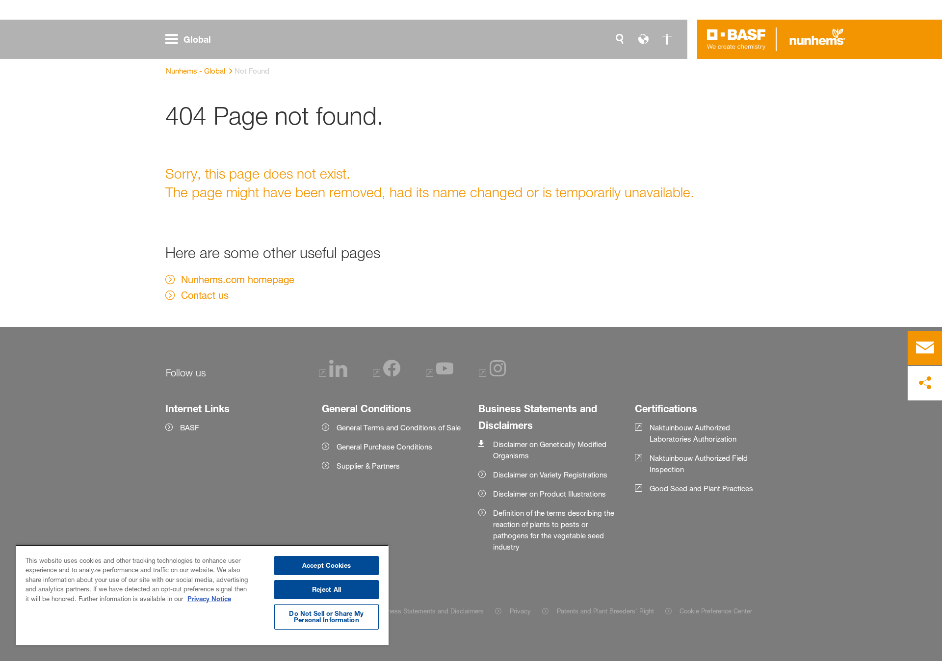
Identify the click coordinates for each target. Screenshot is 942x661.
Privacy (520, 611)
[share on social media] (925, 383)
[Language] (643, 39)
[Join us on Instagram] (492, 374)
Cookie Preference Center (716, 611)
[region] (202, 595)
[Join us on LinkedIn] (333, 374)
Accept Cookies (326, 565)
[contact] (925, 348)
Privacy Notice (209, 599)
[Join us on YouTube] (439, 374)
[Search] (620, 39)
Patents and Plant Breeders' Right (605, 611)
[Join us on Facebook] (386, 374)
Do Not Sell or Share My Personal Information (326, 616)
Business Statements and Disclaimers (429, 611)
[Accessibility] (667, 39)
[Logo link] (736, 39)
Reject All (326, 589)
